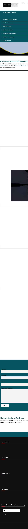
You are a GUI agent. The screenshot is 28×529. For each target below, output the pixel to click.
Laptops (16, 65)
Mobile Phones (22, 65)
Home (23, 3)
